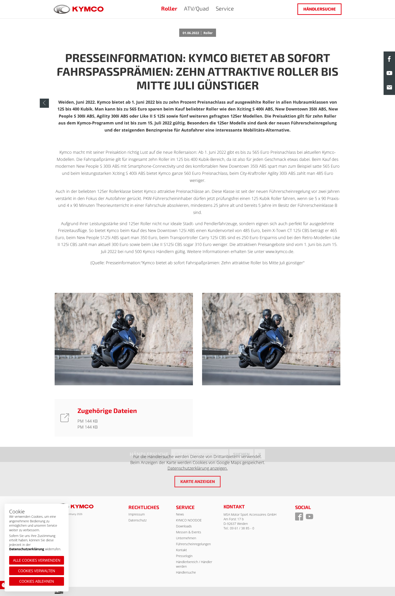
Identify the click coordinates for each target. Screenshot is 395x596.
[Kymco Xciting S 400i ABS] (124, 339)
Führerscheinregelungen (193, 544)
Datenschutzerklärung (26, 549)
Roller (169, 8)
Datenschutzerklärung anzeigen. (198, 468)
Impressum (136, 514)
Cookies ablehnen (36, 581)
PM (81, 421)
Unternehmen (186, 538)
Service (225, 8)
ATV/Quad (196, 8)
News (180, 514)
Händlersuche (319, 8)
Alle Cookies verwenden (36, 560)
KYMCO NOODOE (189, 520)
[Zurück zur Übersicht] (44, 103)
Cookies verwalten (36, 570)
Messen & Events (188, 532)
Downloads (184, 526)
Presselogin (184, 556)
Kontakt (181, 550)
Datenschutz (137, 520)
